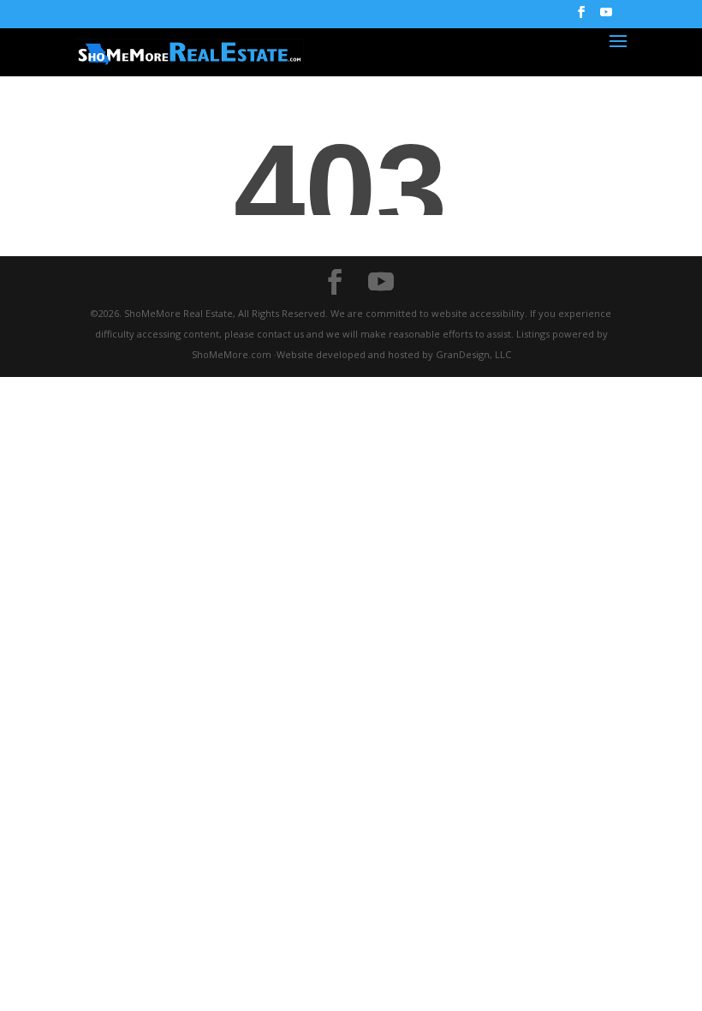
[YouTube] (606, 17)
